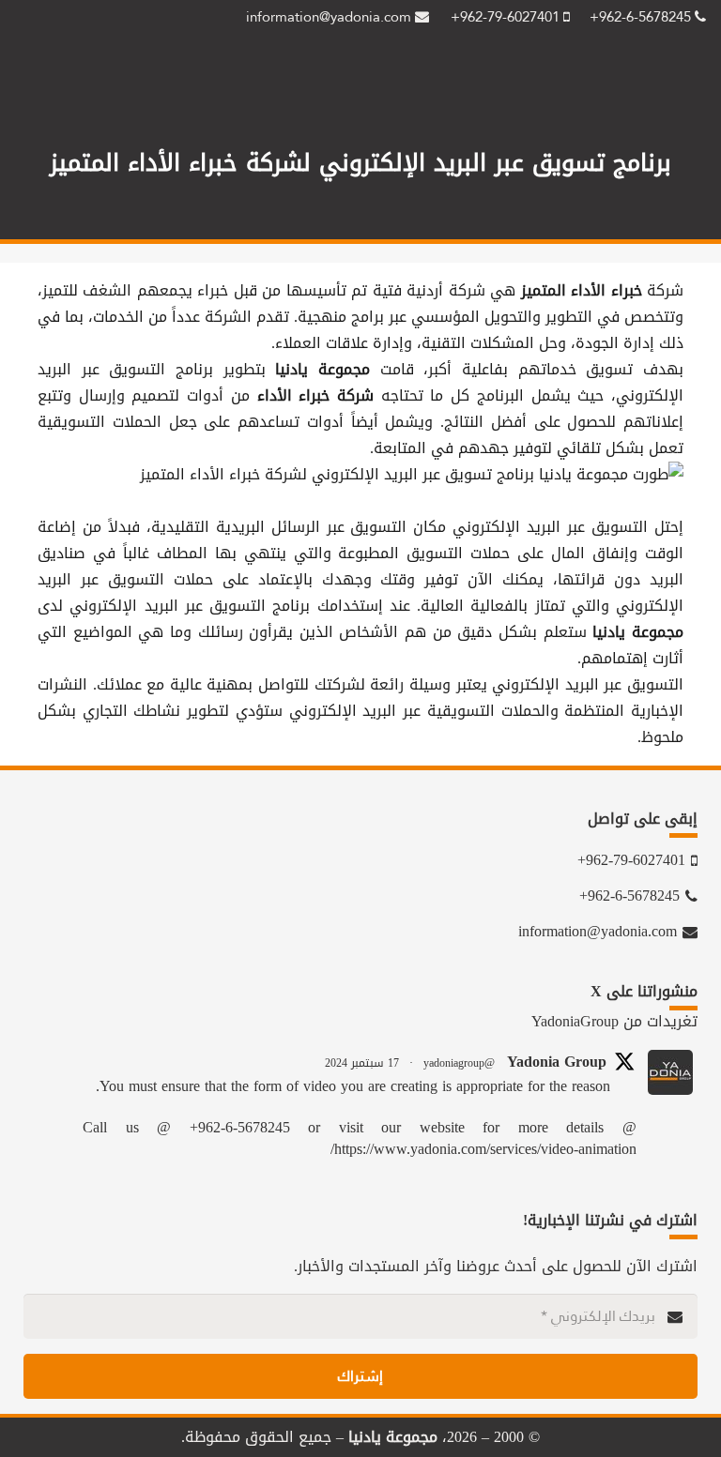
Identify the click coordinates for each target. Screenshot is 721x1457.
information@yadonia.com (330, 17)
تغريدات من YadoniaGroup (614, 1021)
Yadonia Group (556, 1062)
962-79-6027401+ (507, 17)
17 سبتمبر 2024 (362, 1063)
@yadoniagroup (459, 1063)
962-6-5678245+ (642, 17)
